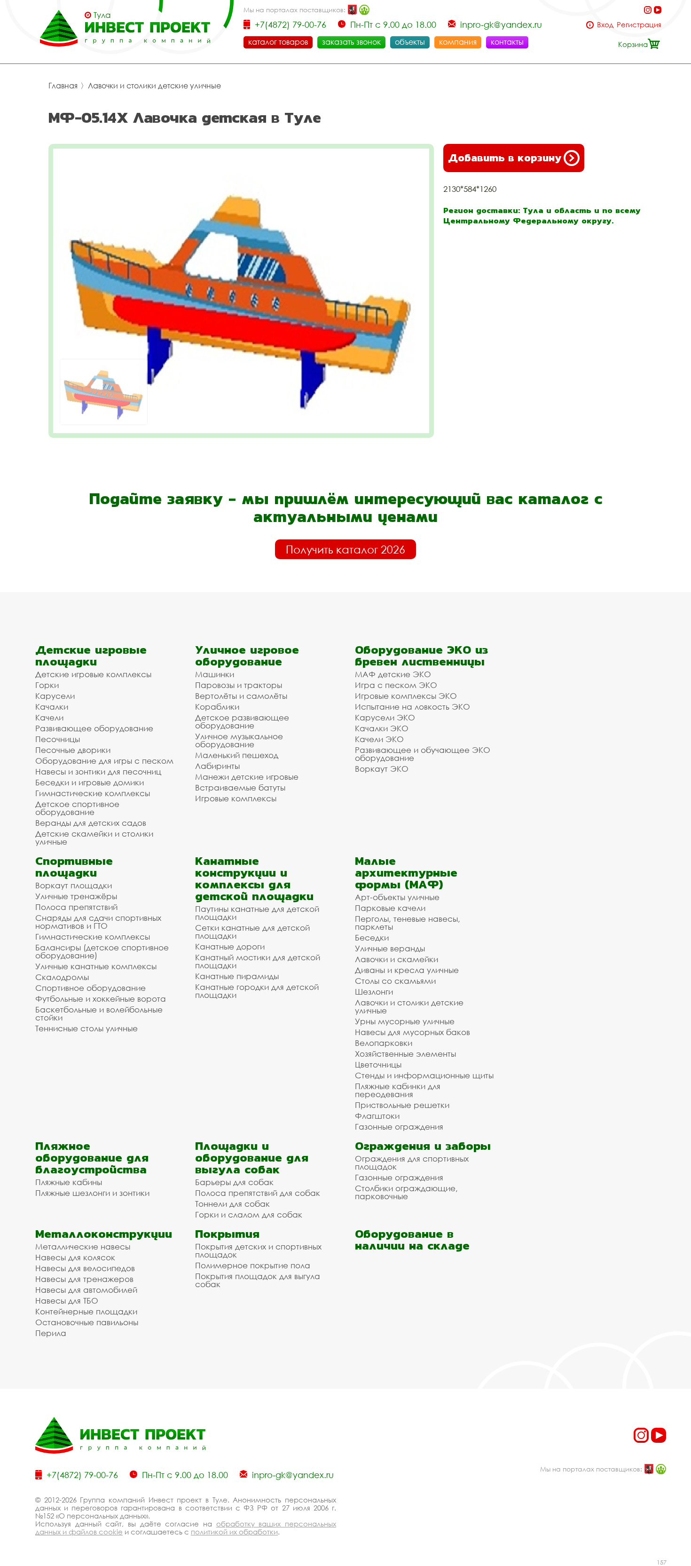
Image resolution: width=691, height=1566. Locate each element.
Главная (63, 85)
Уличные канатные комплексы (96, 966)
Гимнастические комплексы (92, 793)
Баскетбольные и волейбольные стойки (99, 1013)
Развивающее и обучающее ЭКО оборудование (422, 754)
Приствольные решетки (402, 1105)
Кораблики (217, 707)
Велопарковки (383, 1043)
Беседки (372, 937)
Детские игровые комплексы (93, 674)
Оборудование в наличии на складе (412, 1239)
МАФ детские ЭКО (393, 674)
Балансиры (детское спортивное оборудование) (102, 951)
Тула (102, 15)
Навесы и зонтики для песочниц (98, 771)
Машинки (214, 674)
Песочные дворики (72, 750)
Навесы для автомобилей (86, 1290)
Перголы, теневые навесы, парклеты (407, 923)
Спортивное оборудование (90, 988)
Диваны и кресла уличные (407, 970)
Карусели (55, 696)
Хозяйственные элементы (405, 1054)
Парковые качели (390, 908)
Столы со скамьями (395, 981)
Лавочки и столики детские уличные (154, 85)
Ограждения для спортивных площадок (412, 1163)
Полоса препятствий (76, 907)
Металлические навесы (82, 1246)
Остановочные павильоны (86, 1322)
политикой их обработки (234, 1531)
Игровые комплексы (235, 798)
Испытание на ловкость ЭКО (412, 707)
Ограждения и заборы (423, 1146)
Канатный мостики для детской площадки (257, 961)
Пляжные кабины (68, 1182)
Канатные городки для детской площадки (257, 991)
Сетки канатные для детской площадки (252, 932)
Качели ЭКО (379, 739)
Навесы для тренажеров (84, 1279)
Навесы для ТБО (66, 1301)
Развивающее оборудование (94, 728)
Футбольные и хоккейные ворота (100, 999)
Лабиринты (217, 766)
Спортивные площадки (74, 866)
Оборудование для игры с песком (104, 761)
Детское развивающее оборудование (242, 721)
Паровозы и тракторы (238, 685)
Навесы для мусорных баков (412, 1032)
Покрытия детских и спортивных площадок (258, 1250)
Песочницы (57, 739)
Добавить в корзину (504, 158)
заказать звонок (351, 42)
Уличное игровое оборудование (247, 655)
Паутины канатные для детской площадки (257, 913)
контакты (507, 42)
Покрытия (227, 1234)
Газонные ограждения (399, 1127)
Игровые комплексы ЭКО (406, 696)
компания (458, 42)
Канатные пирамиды (237, 976)
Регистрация (639, 25)
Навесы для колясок (75, 1257)
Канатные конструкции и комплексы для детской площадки (254, 878)
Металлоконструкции (103, 1234)
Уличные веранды (390, 948)
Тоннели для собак (232, 1204)
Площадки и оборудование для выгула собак (251, 1157)
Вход (605, 25)
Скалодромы (62, 977)
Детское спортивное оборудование (77, 808)
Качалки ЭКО (381, 728)
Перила (50, 1333)
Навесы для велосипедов (85, 1268)
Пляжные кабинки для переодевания (397, 1090)
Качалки (51, 707)
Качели (49, 717)
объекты (410, 42)
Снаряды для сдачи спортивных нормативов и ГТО (98, 922)
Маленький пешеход (236, 755)
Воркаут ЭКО (381, 769)
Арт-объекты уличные (397, 897)
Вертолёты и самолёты (241, 696)
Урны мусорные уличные (405, 1021)
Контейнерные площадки (86, 1311)
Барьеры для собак (234, 1182)
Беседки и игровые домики (89, 782)
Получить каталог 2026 (345, 549)
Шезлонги (374, 992)
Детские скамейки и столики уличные (94, 838)
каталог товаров (278, 42)
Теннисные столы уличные (86, 1028)
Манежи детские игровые (246, 777)
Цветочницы (378, 1064)
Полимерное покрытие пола (252, 1265)
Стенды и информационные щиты (424, 1075)
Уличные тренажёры (76, 896)
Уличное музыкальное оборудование (239, 740)
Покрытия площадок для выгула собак (257, 1280)
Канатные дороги (230, 946)
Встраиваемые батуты (240, 787)
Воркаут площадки (73, 885)
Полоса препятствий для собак (257, 1193)
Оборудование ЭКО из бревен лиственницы (421, 655)
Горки (47, 685)
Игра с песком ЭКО (396, 685)
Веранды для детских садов (90, 823)
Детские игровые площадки (91, 655)
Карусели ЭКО (385, 717)
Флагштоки (377, 1116)
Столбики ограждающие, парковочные (406, 1192)
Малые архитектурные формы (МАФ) (406, 872)
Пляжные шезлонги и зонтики (92, 1193)
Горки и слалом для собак (248, 1214)
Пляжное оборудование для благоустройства (92, 1157)
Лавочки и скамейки (396, 959)
